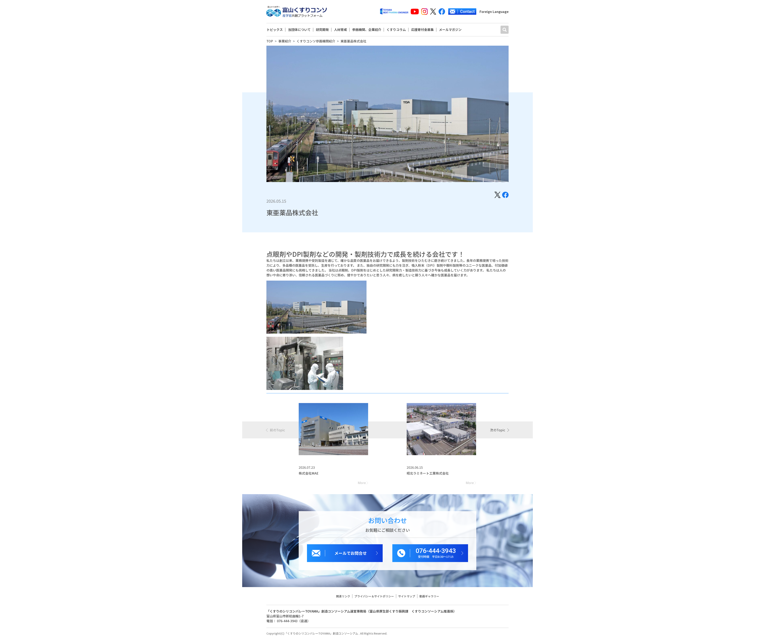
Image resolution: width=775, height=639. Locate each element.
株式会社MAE (308, 473)
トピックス (275, 30)
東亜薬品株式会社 (353, 41)
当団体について (299, 30)
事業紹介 (284, 41)
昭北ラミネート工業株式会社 (428, 473)
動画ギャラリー (429, 596)
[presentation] (275, 429)
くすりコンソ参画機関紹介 (315, 41)
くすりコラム (396, 30)
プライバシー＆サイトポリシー (374, 596)
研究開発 (322, 30)
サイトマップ (406, 596)
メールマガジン (450, 30)
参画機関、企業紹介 (366, 30)
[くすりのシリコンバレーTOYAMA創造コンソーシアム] (296, 11)
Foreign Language (494, 11)
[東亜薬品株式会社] (497, 194)
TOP (269, 41)
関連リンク (343, 596)
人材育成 (340, 30)
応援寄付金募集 (422, 30)
